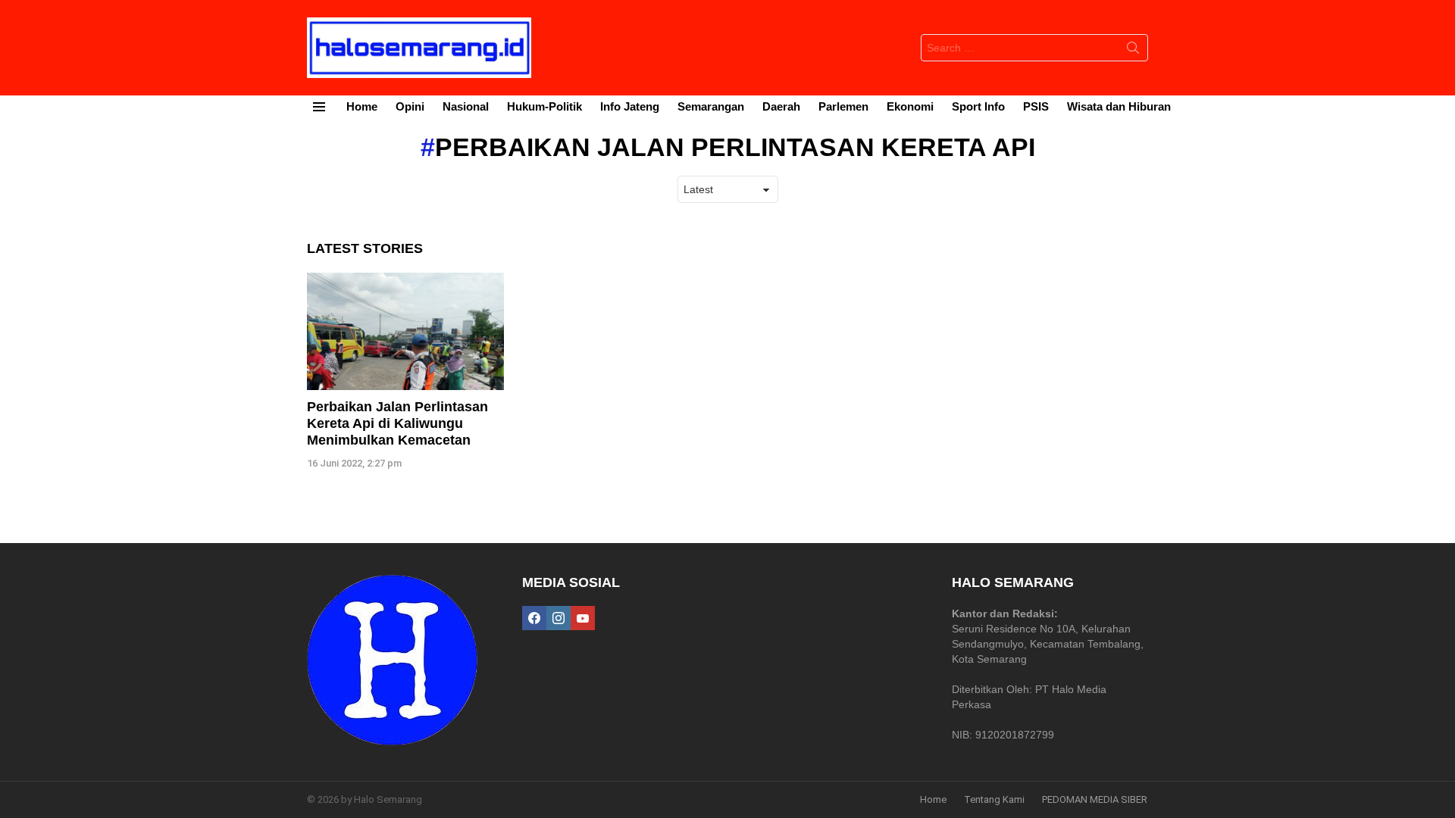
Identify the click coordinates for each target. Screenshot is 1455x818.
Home (361, 106)
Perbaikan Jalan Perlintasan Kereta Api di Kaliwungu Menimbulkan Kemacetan (397, 423)
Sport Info (978, 106)
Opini (410, 106)
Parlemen (843, 106)
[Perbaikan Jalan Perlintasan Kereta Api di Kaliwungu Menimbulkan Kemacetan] (405, 332)
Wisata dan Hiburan (1119, 106)
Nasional (466, 106)
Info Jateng (629, 106)
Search (1133, 50)
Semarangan (710, 106)
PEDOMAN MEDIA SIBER (1094, 799)
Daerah (781, 106)
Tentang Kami (994, 799)
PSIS (1036, 106)
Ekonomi (910, 106)
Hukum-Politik (544, 106)
